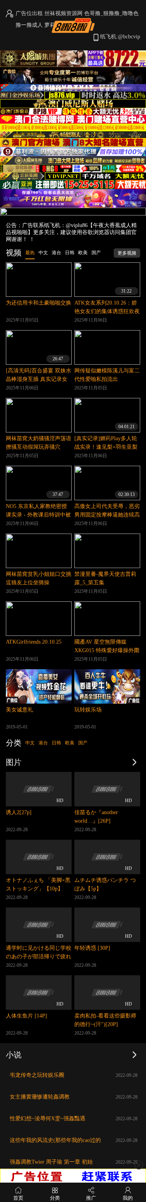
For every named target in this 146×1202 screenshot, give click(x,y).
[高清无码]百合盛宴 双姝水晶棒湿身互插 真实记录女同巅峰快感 (38, 379)
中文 (30, 743)
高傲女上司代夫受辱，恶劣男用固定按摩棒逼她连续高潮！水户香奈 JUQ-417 (107, 514)
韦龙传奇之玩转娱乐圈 (37, 1075)
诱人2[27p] (19, 812)
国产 (83, 743)
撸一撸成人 (29, 25)
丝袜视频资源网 (63, 13)
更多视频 (127, 253)
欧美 (69, 743)
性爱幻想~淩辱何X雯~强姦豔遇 (47, 1118)
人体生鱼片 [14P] (26, 1016)
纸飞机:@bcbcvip (120, 37)
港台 (43, 743)
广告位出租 (29, 13)
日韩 (56, 743)
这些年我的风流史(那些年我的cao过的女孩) (55, 1142)
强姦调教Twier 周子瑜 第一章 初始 (51, 1162)
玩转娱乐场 (88, 710)
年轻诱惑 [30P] (92, 948)
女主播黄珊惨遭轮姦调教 (40, 1097)
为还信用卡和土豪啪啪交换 (38, 303)
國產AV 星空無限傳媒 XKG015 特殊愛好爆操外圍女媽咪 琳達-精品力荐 (106, 650)
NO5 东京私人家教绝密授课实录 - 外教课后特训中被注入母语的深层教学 (38, 514)
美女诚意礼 (19, 710)
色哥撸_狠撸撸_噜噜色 (111, 13)
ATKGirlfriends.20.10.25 (34, 642)
